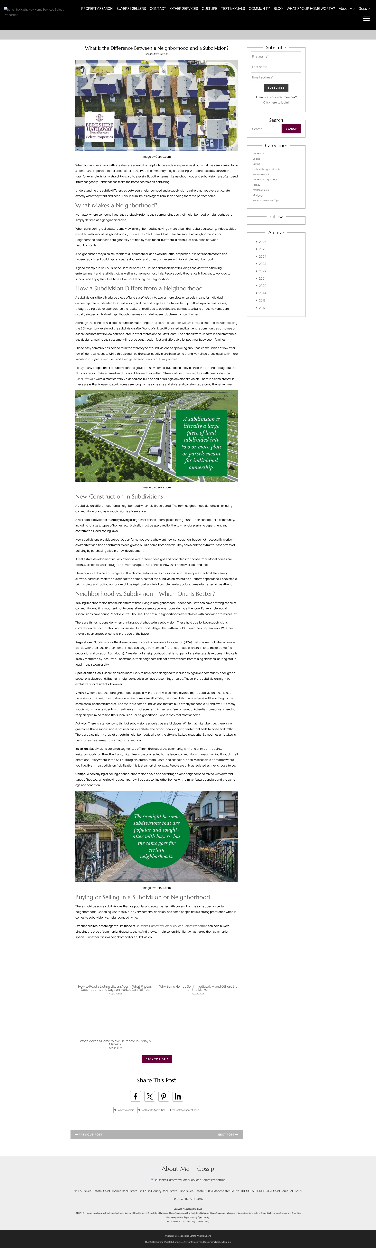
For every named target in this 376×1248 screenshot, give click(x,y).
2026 (262, 242)
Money (256, 184)
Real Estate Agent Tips (152, 1110)
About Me (347, 8)
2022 (262, 271)
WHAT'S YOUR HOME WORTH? (311, 8)
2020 (262, 285)
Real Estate (259, 153)
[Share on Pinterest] (163, 1096)
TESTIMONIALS (233, 8)
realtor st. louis (261, 190)
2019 (262, 293)
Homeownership (125, 1110)
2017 (262, 308)
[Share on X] (149, 1096)
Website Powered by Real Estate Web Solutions (188, 1235)
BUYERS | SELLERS (131, 8)
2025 (262, 249)
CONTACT (158, 8)
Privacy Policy (173, 1221)
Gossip (364, 8)
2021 (262, 278)
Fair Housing (203, 1221)
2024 (262, 256)
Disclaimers (209, 1241)
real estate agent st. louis (185, 1110)
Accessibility (189, 1221)
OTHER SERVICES (184, 8)
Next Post (226, 1134)
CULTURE (209, 8)
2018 (262, 300)
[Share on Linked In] (178, 1096)
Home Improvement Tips (266, 200)
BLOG (278, 8)
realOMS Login (223, 1241)
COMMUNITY (259, 8)
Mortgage (258, 195)
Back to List (156, 1059)
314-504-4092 (193, 1199)
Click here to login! (276, 102)
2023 (262, 264)
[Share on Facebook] (135, 1096)
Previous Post (90, 1134)
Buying (256, 164)
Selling (256, 158)
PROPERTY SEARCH (97, 8)
